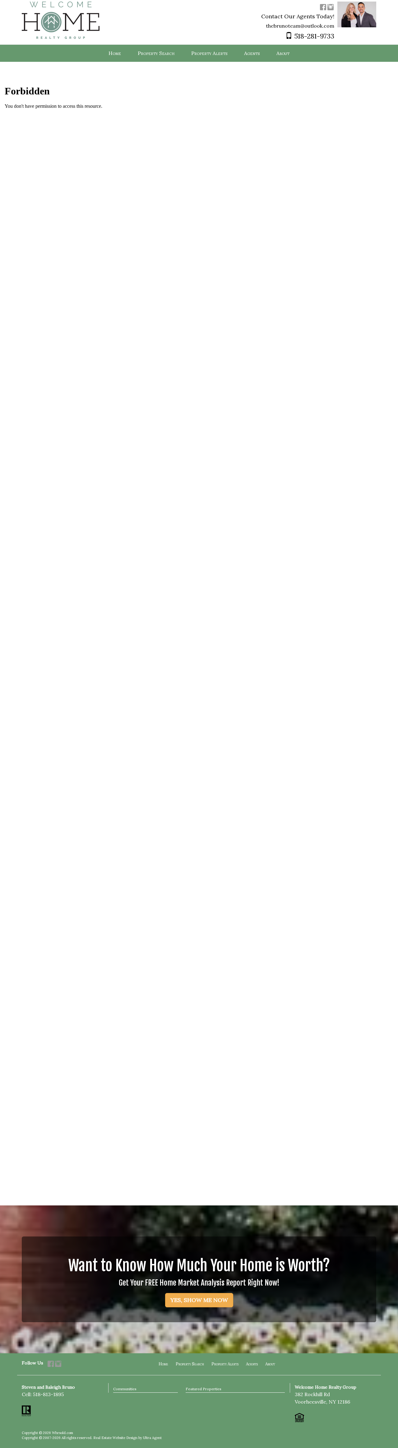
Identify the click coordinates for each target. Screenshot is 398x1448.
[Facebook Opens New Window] (323, 7)
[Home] (61, 19)
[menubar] (199, 53)
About (270, 1364)
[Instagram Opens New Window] (330, 7)
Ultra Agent (152, 1438)
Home (163, 1364)
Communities (125, 1389)
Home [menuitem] (115, 53)
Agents (252, 1364)
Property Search (190, 1364)
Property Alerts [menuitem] (209, 53)
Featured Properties (203, 1389)
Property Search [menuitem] (156, 53)
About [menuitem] (282, 53)
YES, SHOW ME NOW (199, 1300)
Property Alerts (224, 1364)
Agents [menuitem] (252, 53)
